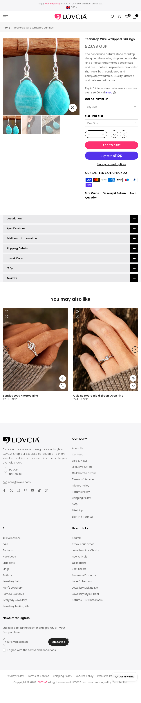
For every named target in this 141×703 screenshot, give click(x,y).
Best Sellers (79, 569)
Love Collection (82, 581)
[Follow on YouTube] (32, 490)
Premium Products (84, 575)
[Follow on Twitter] (11, 490)
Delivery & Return (114, 193)
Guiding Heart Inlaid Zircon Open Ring (98, 395)
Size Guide (92, 193)
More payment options (111, 164)
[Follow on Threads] (46, 490)
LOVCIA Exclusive (13, 594)
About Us (77, 448)
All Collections (12, 538)
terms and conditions (42, 650)
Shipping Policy (81, 498)
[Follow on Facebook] (4, 490)
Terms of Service (83, 479)
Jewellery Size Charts (85, 550)
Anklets (7, 575)
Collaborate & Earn (84, 473)
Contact (77, 454)
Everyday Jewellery (15, 600)
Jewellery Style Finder (85, 594)
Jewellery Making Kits (16, 606)
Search (76, 538)
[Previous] (6, 349)
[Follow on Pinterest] (25, 490)
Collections (79, 563)
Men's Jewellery (13, 588)
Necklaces (9, 556)
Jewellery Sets (12, 581)
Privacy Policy (80, 485)
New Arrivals (79, 556)
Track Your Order (83, 544)
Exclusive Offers (82, 467)
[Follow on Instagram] (18, 490)
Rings (6, 569)
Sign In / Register (82, 517)
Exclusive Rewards (108, 676)
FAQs (75, 504)
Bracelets (9, 563)
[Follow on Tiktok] (39, 490)
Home (6, 27)
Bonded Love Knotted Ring (20, 395)
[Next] (135, 349)
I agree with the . (32, 650)
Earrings (8, 550)
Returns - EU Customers (87, 600)
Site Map (77, 510)
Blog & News (79, 461)
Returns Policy (81, 492)
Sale (5, 544)
